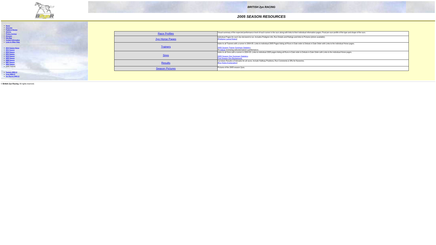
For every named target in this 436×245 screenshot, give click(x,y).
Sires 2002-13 (10, 74)
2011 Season (10, 54)
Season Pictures (166, 68)
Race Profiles (166, 33)
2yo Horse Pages (166, 39)
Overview (9, 28)
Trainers (166, 46)
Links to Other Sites (13, 42)
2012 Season (10, 52)
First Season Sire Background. (230, 58)
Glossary (9, 36)
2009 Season (10, 58)
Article (222, 50)
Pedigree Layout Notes (227, 39)
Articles (8, 32)
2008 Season (10, 60)
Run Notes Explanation (227, 63)
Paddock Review (11, 30)
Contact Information (13, 40)
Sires (166, 55)
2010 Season (10, 56)
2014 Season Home (12, 48)
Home (8, 26)
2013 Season (10, 50)
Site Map (9, 38)
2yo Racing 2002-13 (12, 76)
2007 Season (10, 62)
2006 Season (10, 64)
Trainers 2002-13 (11, 72)
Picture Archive (11, 34)
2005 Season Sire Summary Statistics (233, 56)
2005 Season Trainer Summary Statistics (234, 48)
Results (165, 62)
